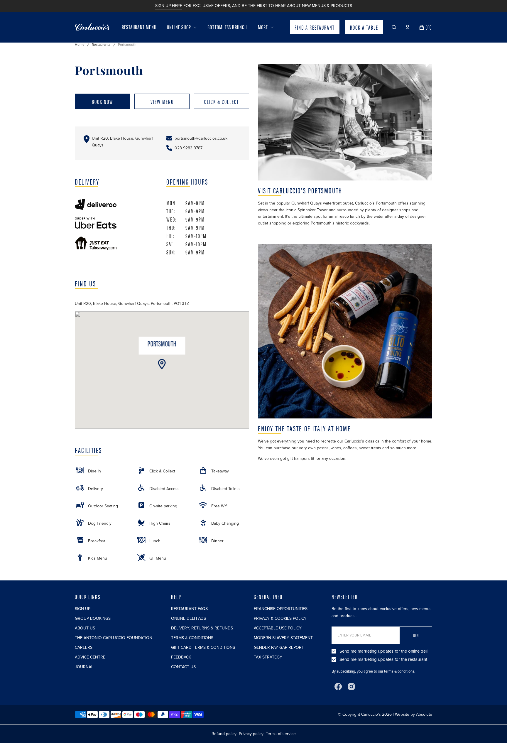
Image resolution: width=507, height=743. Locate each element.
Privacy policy (251, 734)
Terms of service (281, 734)
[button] (394, 27)
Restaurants (101, 44)
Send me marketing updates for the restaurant (383, 659)
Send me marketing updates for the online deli (383, 651)
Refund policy (224, 734)
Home (79, 44)
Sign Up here (168, 6)
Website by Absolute (413, 714)
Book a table (364, 27)
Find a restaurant (315, 27)
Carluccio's (371, 714)
